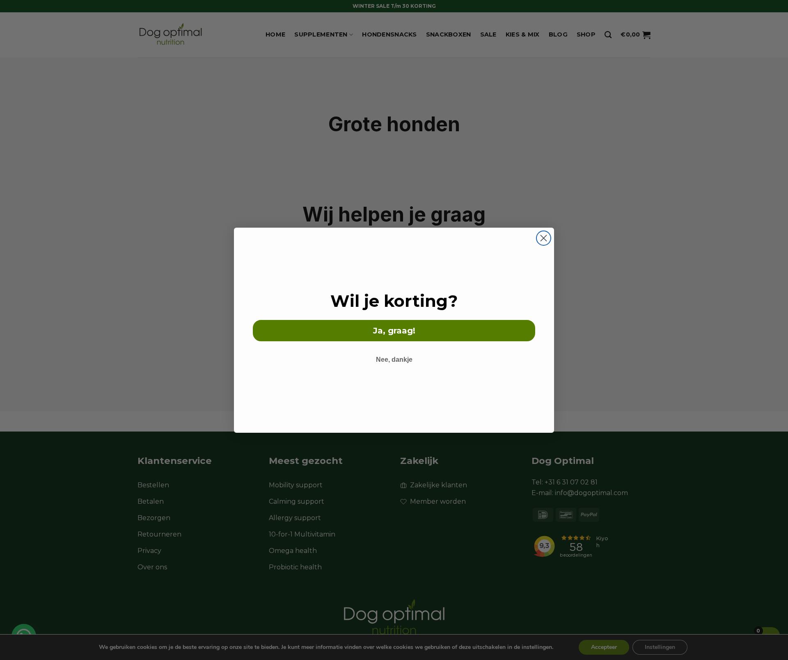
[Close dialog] (543, 238)
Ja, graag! (394, 331)
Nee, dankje (394, 359)
